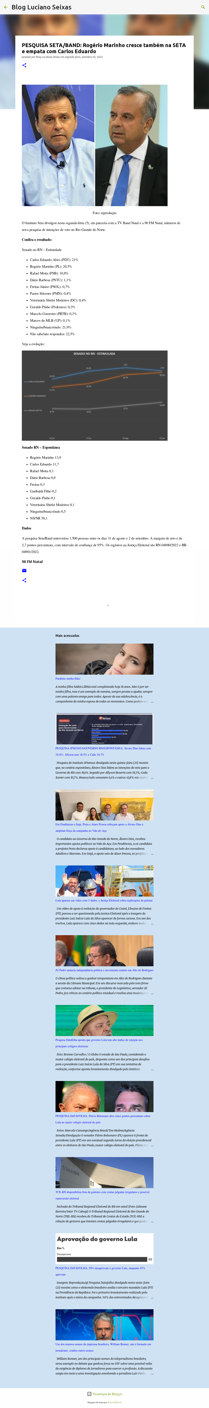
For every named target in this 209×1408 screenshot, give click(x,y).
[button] (24, 65)
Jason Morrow (114, 1402)
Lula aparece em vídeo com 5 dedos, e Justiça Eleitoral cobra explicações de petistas (104, 900)
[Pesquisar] (77, 7)
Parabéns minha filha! (68, 678)
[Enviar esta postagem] (24, 572)
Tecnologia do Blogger (107, 1394)
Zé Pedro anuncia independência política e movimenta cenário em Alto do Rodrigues (104, 970)
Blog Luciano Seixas (41, 7)
